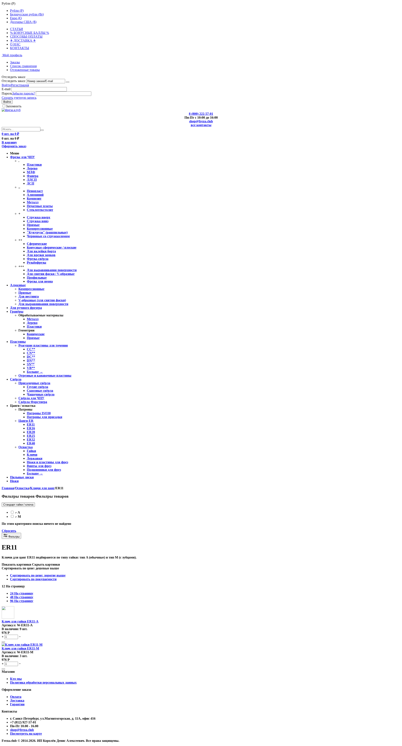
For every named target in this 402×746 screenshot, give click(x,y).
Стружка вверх (38, 217)
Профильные (37, 277)
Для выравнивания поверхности (52, 270)
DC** (31, 356)
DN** (31, 360)
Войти (6, 85)
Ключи (32, 454)
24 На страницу (21, 593)
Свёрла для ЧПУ (31, 398)
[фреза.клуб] (11, 110)
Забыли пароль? (23, 93)
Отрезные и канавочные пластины (44, 375)
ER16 (31, 428)
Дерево (32, 168)
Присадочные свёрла (34, 383)
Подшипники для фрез (44, 469)
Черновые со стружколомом (48, 236)
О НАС (15, 44)
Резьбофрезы (36, 262)
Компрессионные (40, 228)
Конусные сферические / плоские (51, 247)
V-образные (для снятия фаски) (42, 300)
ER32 (31, 439)
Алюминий (35, 194)
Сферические (37, 243)
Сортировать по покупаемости (33, 579)
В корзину (9, 142)
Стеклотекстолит (40, 210)
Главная (8, 488)
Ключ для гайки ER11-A (20, 621)
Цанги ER (26, 420)
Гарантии (17, 704)
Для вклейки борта (41, 251)
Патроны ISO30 (39, 413)
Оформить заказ (14, 146)
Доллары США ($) (23, 22)
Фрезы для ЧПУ (22, 157)
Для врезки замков (41, 255)
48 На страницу (21, 597)
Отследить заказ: (14, 81)
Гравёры (16, 311)
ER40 (31, 443)
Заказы (15, 62)
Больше (35, 372)
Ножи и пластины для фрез (47, 462)
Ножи (14, 481)
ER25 (31, 436)
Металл (33, 202)
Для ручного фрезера (26, 307)
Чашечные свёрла (40, 394)
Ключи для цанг (42, 488)
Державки (34, 458)
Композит (34, 198)
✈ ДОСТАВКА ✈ (23, 40)
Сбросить (9, 531)
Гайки (31, 451)
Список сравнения (23, 66)
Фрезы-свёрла (37, 259)
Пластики (34, 164)
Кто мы (16, 679)
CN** (31, 353)
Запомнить (13, 106)
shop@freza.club (201, 121)
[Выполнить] (67, 82)
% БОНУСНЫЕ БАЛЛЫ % (29, 33)
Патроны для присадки (44, 417)
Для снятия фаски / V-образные (51, 274)
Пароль (7, 93)
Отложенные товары (25, 70)
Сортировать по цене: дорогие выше (38, 575)
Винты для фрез (39, 466)
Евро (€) (16, 18)
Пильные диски (22, 477)
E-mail (6, 89)
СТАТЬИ (16, 29)
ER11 (31, 424)
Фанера (32, 176)
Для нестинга (28, 296)
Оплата (15, 696)
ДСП (30, 183)
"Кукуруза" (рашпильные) (47, 232)
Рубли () (17, 10)
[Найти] (42, 130)
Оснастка (25, 447)
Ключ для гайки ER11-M (20, 648)
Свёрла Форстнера (32, 402)
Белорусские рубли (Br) (27, 14)
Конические (36, 334)
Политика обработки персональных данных (43, 682)
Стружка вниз (37, 221)
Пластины (18, 341)
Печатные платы (40, 206)
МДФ (31, 172)
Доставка (17, 700)
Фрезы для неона (40, 281)
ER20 (31, 432)
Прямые (33, 225)
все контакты (201, 125)
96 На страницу (21, 601)
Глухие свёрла (37, 387)
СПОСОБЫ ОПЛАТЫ (26, 36)
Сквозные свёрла (40, 390)
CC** (31, 349)
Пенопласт (35, 191)
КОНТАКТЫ (19, 48)
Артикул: (9, 625)
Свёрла (15, 379)
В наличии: (10, 629)
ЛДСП (32, 179)
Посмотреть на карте (26, 733)
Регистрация (20, 85)
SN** (31, 364)
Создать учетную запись (19, 97)
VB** (31, 368)
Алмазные (18, 285)
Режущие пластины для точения (43, 345)
